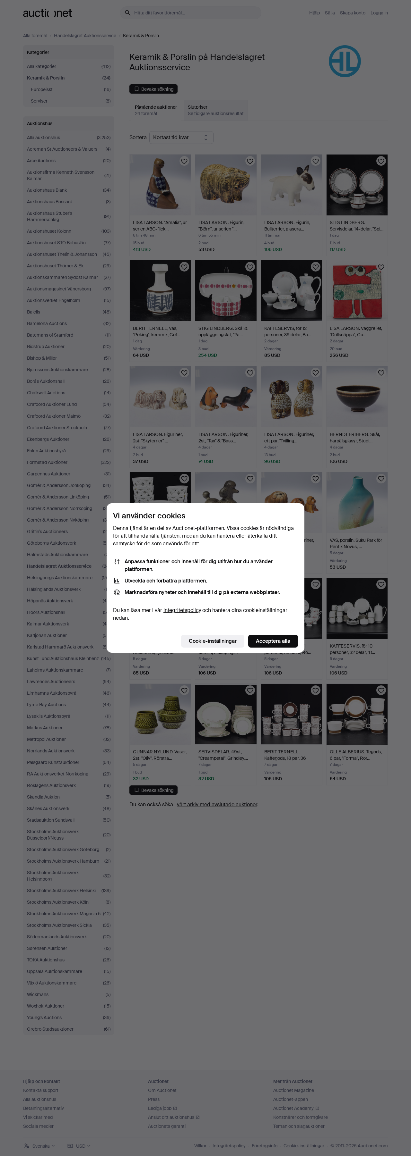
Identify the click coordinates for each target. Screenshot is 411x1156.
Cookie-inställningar (213, 641)
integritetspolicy (182, 610)
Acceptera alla (273, 641)
